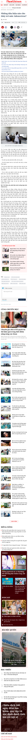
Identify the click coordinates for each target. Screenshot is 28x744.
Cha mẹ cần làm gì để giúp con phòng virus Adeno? (12, 71)
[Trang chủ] (2, 5)
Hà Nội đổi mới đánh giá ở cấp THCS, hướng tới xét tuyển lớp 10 (15, 697)
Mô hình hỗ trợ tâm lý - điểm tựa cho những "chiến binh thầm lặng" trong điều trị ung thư (19, 382)
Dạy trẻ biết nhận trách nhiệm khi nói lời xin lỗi (14, 691)
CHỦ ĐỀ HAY (6, 733)
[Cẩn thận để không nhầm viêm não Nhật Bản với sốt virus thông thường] (6, 391)
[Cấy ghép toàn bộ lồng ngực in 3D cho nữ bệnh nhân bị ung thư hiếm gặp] (6, 426)
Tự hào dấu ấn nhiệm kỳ (7, 587)
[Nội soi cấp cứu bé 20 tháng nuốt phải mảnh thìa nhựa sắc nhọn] (6, 452)
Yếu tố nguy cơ (14, 279)
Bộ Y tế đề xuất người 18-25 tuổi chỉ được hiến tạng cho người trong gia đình (19, 399)
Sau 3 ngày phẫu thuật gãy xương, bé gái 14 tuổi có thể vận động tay (19, 354)
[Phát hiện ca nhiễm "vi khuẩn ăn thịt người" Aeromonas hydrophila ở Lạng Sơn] (6, 487)
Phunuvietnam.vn (5, 279)
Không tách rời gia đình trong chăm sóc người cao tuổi (18, 416)
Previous (2, 649)
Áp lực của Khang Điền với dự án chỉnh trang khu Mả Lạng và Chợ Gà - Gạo (14, 662)
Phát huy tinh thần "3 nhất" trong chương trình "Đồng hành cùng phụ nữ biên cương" (20, 590)
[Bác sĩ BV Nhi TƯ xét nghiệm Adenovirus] (14, 135)
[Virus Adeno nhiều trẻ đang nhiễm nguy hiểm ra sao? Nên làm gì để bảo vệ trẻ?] (5, 263)
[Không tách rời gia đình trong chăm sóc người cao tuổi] (6, 417)
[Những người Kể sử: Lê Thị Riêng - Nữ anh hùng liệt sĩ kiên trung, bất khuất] (14, 562)
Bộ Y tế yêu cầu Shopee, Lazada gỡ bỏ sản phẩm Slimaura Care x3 (18, 460)
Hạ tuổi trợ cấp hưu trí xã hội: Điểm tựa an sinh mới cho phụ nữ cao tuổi (15, 679)
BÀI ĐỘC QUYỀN (9, 630)
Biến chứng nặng (14, 283)
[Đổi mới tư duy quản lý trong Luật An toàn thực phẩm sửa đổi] (6, 505)
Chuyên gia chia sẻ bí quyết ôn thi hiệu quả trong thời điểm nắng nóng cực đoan (13, 332)
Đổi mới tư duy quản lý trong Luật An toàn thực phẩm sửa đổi (19, 504)
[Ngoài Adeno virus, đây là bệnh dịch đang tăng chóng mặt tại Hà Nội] (5, 250)
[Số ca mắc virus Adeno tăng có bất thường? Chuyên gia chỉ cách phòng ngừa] (5, 256)
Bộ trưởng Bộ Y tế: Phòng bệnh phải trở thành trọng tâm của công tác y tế (19, 345)
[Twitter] (11, 27)
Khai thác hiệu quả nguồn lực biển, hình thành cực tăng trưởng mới (13, 548)
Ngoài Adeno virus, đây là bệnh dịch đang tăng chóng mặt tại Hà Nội (14, 62)
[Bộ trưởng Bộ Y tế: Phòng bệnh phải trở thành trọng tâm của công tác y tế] (6, 346)
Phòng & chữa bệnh (16, 7)
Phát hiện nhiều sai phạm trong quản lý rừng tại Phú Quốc (14, 685)
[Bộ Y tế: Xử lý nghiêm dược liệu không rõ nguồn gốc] (6, 443)
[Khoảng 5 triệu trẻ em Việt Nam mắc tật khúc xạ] (6, 514)
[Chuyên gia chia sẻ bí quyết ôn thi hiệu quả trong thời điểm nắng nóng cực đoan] (14, 320)
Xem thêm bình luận (6, 304)
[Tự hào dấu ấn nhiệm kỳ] (7, 581)
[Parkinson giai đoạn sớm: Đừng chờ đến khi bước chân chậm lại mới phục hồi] (6, 373)
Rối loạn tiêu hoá (5, 283)
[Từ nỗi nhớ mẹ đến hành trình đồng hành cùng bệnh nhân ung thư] (6, 408)
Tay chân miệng (22, 279)
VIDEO (5, 553)
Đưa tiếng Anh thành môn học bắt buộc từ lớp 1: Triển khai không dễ (15, 673)
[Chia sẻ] (15, 27)
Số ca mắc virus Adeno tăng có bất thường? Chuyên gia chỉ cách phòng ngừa (14, 65)
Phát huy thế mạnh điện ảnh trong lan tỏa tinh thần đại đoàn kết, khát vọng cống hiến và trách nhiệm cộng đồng (14, 531)
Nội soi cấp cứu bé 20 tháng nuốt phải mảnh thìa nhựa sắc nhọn (19, 451)
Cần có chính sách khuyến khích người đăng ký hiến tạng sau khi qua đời (18, 468)
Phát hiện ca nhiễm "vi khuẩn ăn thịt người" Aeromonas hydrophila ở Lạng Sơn (18, 487)
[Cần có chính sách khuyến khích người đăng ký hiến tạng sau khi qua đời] (6, 469)
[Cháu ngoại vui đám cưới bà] (14, 607)
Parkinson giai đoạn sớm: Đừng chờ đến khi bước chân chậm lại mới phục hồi (19, 372)
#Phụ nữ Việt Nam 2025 (7, 739)
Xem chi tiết (7, 729)
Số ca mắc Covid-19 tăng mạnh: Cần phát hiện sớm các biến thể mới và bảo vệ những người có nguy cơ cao (19, 496)
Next (26, 649)
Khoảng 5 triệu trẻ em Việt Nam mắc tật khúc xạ (19, 512)
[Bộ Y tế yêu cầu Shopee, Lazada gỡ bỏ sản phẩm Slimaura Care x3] (6, 460)
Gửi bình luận (22, 299)
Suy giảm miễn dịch (6, 281)
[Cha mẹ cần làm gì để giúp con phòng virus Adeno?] (5, 269)
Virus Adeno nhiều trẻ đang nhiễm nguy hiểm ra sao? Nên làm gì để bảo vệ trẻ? (14, 68)
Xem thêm (14, 521)
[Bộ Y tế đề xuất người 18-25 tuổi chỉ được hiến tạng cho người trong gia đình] (6, 399)
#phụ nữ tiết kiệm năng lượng (9, 736)
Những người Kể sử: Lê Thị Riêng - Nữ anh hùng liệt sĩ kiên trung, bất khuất (13, 573)
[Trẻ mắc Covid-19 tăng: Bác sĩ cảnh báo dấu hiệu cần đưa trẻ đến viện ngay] (6, 478)
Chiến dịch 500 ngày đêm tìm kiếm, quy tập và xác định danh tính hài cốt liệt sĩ (14, 711)
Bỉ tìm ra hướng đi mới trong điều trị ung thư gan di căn (19, 432)
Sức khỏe (9, 7)
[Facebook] (6, 27)
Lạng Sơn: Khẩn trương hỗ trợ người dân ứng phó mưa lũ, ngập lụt (14, 541)
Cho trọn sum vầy (8, 624)
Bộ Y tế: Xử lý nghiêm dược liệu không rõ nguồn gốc (19, 441)
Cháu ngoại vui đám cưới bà (12, 616)
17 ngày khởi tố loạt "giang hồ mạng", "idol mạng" (14, 545)
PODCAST (6, 597)
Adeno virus (7, 277)
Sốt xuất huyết (22, 283)
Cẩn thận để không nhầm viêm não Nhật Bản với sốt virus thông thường (19, 390)
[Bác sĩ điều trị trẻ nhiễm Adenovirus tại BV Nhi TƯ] (14, 39)
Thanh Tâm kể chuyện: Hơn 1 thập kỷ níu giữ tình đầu (14, 620)
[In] (18, 27)
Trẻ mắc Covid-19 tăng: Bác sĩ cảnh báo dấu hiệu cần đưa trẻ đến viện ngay (19, 477)
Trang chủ (3, 7)
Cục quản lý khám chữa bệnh (17, 281)
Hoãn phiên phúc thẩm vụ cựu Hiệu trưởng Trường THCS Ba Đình (13, 536)
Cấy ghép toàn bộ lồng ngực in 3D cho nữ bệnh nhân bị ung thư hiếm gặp (19, 425)
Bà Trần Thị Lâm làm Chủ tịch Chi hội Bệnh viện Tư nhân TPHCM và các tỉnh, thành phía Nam (18, 364)
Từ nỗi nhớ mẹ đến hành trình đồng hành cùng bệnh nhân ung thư (19, 407)
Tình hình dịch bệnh (15, 277)
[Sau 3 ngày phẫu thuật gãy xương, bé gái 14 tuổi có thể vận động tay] (6, 355)
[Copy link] (21, 27)
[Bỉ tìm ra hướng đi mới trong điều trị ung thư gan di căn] (6, 434)
